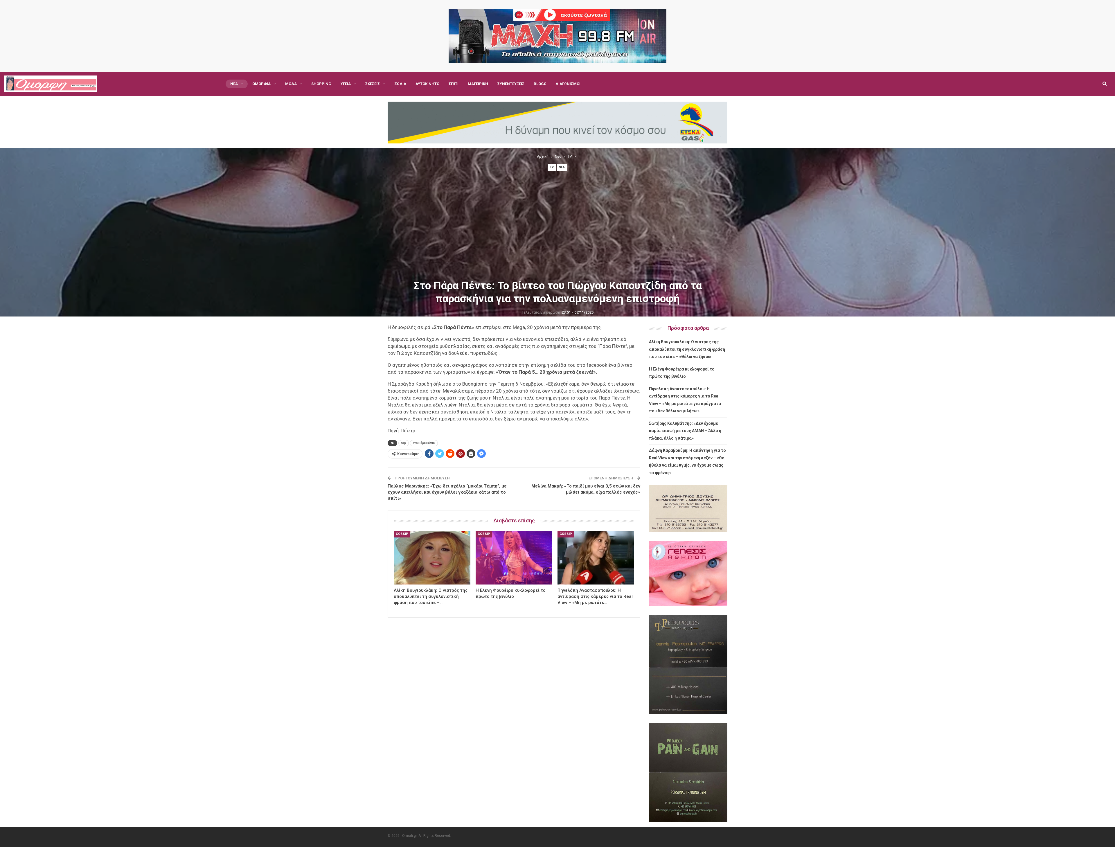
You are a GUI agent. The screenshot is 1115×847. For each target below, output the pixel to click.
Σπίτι (453, 84)
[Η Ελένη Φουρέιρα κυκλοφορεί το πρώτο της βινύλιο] (514, 558)
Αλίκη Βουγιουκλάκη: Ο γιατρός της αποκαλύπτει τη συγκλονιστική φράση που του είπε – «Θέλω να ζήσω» (687, 349)
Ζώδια (400, 84)
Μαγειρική (478, 84)
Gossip (402, 534)
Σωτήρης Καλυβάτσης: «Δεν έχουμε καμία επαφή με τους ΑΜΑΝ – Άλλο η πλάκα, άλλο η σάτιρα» (685, 430)
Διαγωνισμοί (567, 84)
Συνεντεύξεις (510, 84)
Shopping (321, 84)
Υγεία (346, 84)
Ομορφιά (261, 84)
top (403, 443)
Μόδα (291, 84)
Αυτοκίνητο (427, 84)
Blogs (540, 84)
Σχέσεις (372, 84)
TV (552, 167)
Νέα (234, 84)
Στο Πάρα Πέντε (424, 443)
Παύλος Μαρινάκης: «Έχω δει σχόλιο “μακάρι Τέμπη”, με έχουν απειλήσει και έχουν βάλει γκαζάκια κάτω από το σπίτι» (447, 492)
